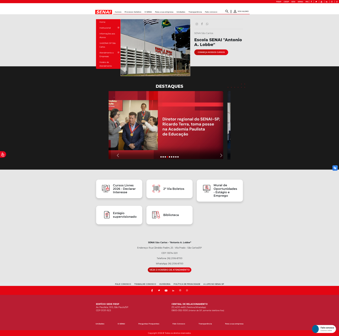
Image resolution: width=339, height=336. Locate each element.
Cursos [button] (118, 12)
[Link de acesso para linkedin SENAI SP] (326, 2)
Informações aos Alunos (107, 36)
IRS (306, 2)
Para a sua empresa (234, 324)
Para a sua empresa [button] (164, 12)
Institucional (105, 28)
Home (102, 22)
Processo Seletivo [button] (133, 12)
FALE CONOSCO (123, 284)
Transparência (205, 324)
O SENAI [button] (148, 12)
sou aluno (241, 11)
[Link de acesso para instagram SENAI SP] (332, 2)
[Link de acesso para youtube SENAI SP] (321, 2)
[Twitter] (159, 290)
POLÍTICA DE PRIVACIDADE (187, 284)
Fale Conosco (179, 324)
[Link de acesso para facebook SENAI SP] (311, 2)
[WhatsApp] (187, 290)
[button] (118, 124)
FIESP (278, 2)
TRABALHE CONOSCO (145, 284)
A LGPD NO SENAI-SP (213, 284)
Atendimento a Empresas (106, 55)
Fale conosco (211, 12)
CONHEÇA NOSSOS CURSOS (211, 52)
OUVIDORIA (164, 284)
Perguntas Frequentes (148, 324)
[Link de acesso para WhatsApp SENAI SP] (337, 2)
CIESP (286, 2)
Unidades (181, 12)
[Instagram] (180, 290)
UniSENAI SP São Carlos (107, 45)
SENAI (300, 2)
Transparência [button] (195, 12)
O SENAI (121, 324)
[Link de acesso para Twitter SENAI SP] (316, 2)
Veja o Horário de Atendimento (170, 270)
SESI (293, 2)
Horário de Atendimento (105, 64)
